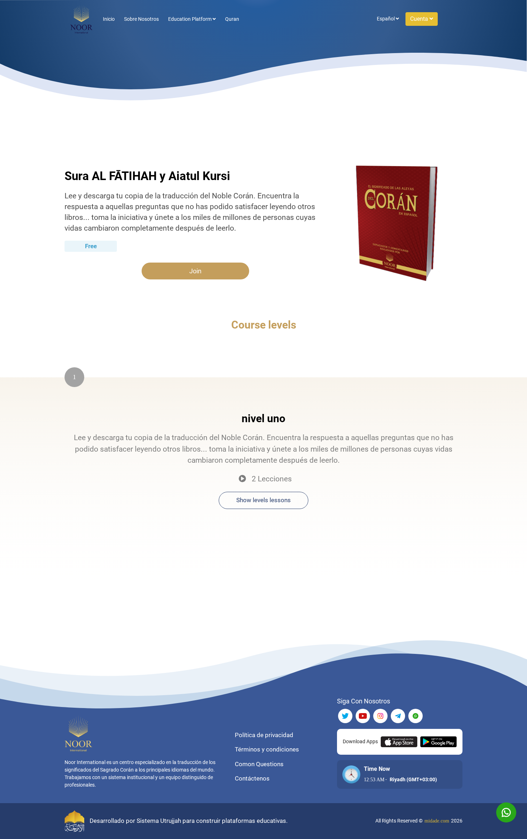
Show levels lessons (263, 500)
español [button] (386, 19)
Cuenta (419, 18)
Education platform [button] (190, 19)
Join (195, 271)
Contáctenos (252, 778)
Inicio (109, 19)
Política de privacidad (264, 735)
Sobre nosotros (141, 19)
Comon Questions (259, 764)
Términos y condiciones (267, 749)
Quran (232, 19)
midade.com (436, 821)
